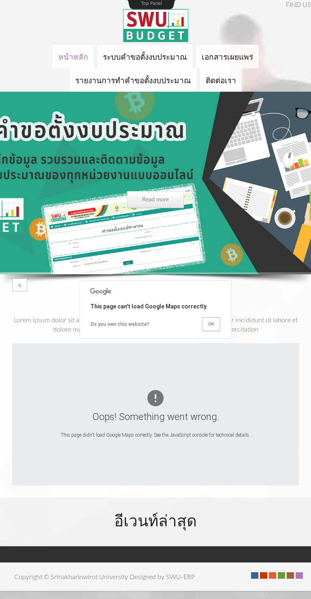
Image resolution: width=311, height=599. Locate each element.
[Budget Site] (155, 26)
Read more (155, 200)
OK (211, 324)
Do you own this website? (120, 324)
